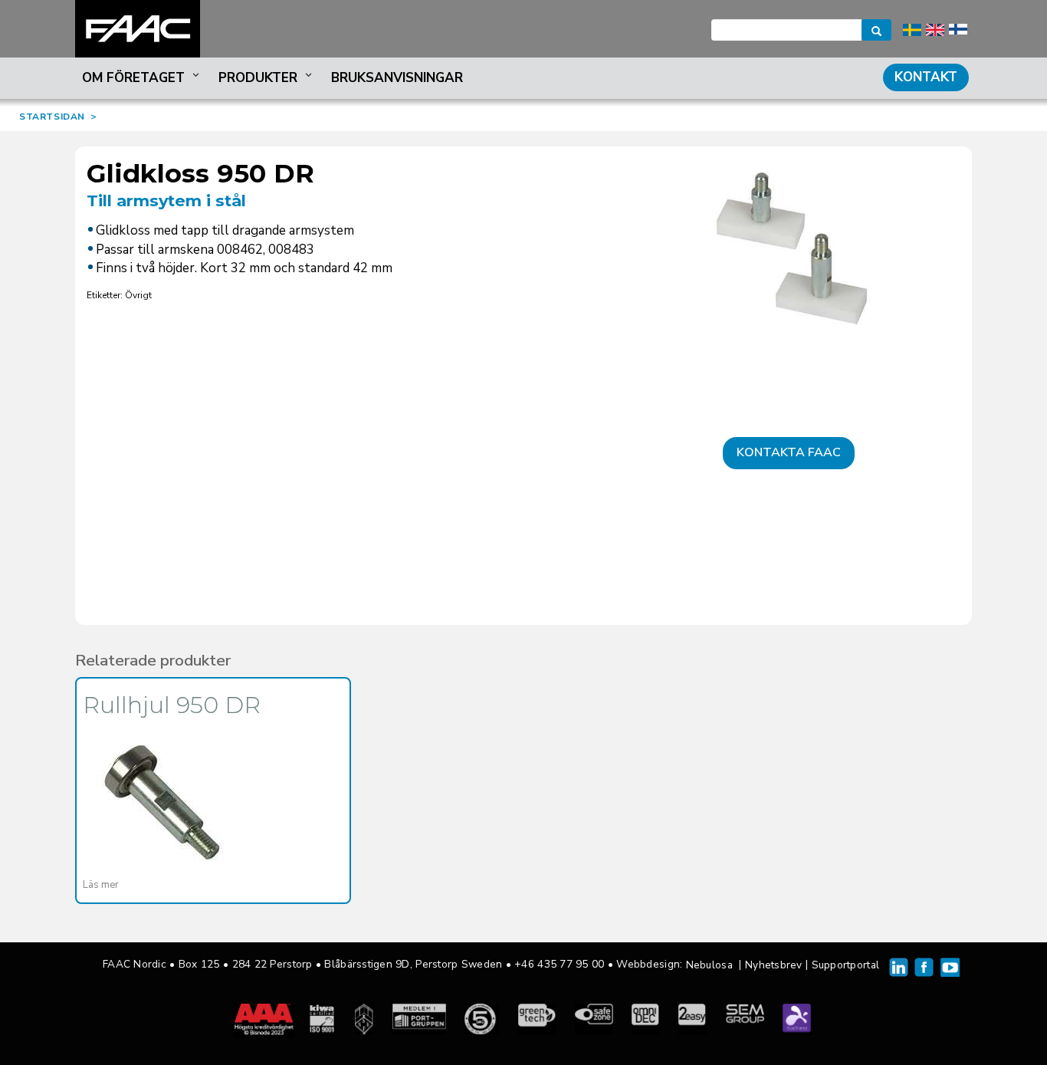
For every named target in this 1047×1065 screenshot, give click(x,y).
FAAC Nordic (137, 29)
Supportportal (846, 965)
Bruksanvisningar (397, 78)
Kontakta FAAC (789, 452)
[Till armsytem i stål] (788, 263)
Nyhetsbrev (773, 965)
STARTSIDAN (52, 116)
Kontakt (925, 77)
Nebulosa (709, 965)
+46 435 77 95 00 (559, 964)
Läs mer (101, 885)
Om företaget (133, 78)
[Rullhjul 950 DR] (162, 802)
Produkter (257, 78)
